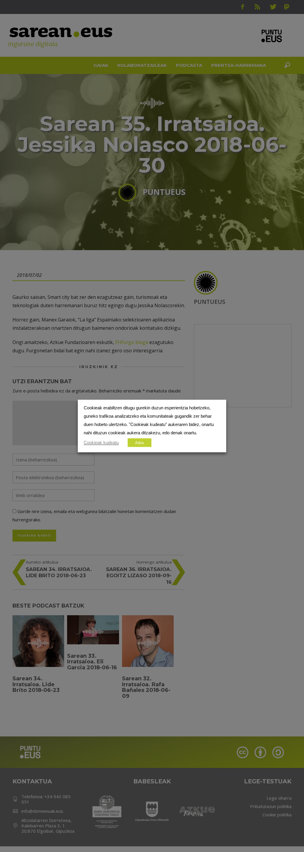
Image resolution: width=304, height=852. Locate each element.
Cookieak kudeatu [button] (101, 442)
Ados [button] (139, 443)
